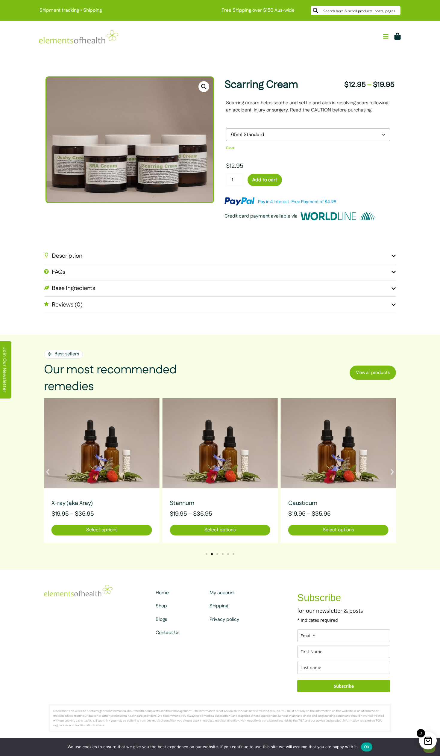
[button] (203, 86)
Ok (366, 746)
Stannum (182, 503)
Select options (101, 529)
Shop (161, 606)
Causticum (302, 503)
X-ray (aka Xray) (72, 503)
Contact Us (167, 632)
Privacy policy (224, 619)
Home (162, 592)
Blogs (161, 619)
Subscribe (344, 686)
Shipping (219, 606)
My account (222, 592)
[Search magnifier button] (315, 10)
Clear (230, 147)
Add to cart (264, 179)
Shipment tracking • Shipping (71, 10)
